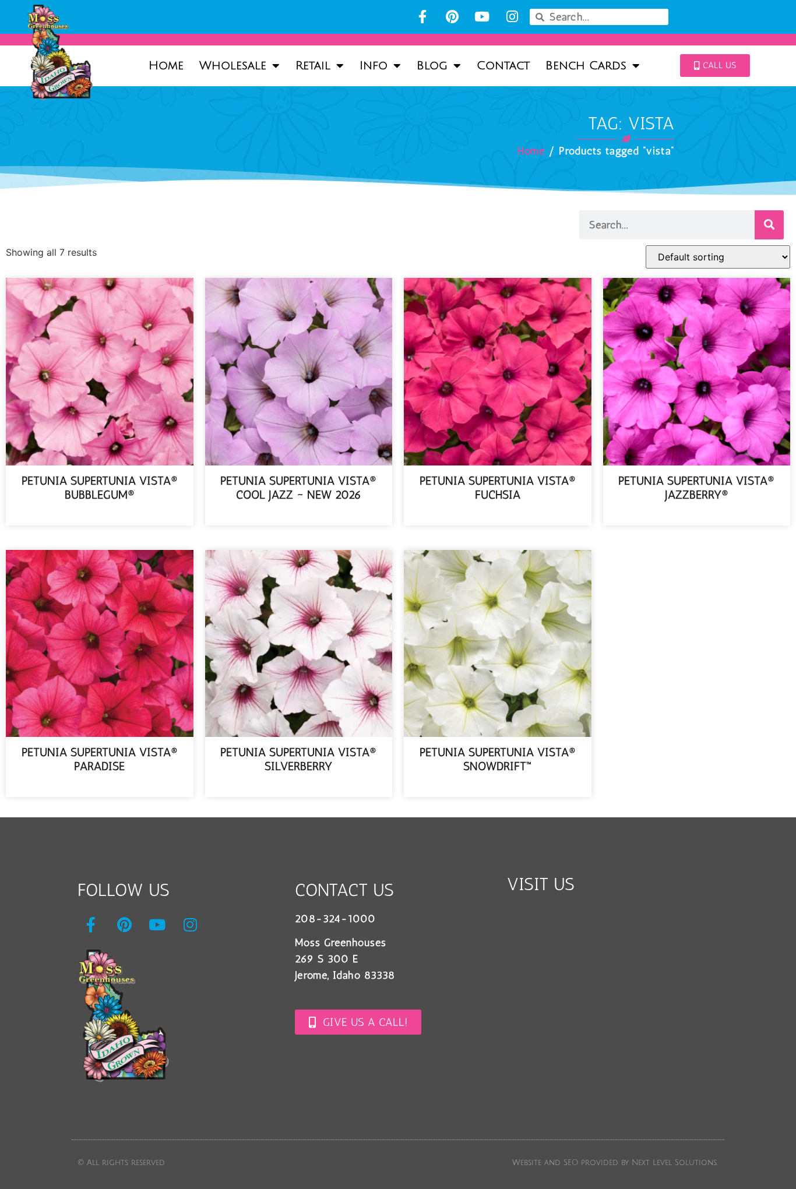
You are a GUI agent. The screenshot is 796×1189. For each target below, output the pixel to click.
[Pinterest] (452, 17)
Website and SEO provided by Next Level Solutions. (614, 1163)
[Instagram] (512, 17)
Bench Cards (585, 65)
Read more (99, 516)
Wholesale (232, 65)
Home (166, 65)
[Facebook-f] (422, 17)
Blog (432, 65)
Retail (312, 65)
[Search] (769, 224)
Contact (503, 65)
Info (374, 65)
